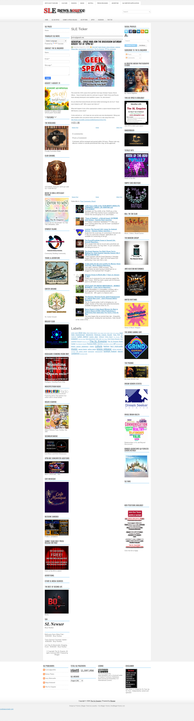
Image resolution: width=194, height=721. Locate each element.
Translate (60, 44)
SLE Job (98, 339)
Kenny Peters (49, 674)
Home (46, 20)
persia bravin (82, 349)
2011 (84, 333)
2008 (72, 333)
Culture (64, 3)
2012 (88, 333)
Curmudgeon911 (50, 670)
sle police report (81, 351)
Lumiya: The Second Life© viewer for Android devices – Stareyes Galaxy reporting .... (101, 230)
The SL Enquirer (99, 49)
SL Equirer (117, 337)
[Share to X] (76, 123)
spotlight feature (110, 351)
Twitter (109, 20)
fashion (106, 346)
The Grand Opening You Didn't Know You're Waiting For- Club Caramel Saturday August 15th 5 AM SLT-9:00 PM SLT (102, 253)
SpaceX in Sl (85, 341)
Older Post (119, 127)
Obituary (101, 337)
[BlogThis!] (74, 123)
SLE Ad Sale (81, 339)
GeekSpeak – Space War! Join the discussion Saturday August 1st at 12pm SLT (96, 42)
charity (92, 346)
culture (98, 346)
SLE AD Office (55, 20)
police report (92, 349)
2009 (76, 333)
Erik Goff (94, 47)
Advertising (89, 335)
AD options (116, 333)
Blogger (57, 654)
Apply (92, 20)
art (115, 344)
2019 (105, 333)
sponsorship (99, 351)
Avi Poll (90, 3)
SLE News (104, 339)
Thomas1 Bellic (92, 344)
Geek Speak (102, 47)
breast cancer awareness (80, 346)
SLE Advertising (90, 339)
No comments (111, 49)
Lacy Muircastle (50, 678)
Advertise (115, 3)
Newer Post (75, 127)
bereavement (119, 344)
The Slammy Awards (81, 344)
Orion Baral (109, 337)
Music (82, 3)
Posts (129, 54)
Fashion (74, 3)
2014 (95, 333)
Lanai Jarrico (82, 337)
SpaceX (79, 341)
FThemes (77, 706)
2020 (108, 333)
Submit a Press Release (70, 20)
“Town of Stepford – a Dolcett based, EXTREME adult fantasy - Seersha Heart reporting (101, 219)
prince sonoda (116, 349)
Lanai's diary (93, 337)
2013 (91, 333)
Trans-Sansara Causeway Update (56, 640)
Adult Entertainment (78, 335)
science (117, 47)
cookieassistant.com (6, 709)
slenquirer (91, 351)
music (74, 349)
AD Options (84, 20)
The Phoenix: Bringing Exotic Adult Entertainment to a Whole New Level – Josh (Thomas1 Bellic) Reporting (102, 298)
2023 (111, 333)
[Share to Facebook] (78, 123)
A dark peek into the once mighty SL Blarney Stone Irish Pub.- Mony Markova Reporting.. (102, 264)
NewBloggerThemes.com (118, 706)
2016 (98, 333)
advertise (100, 344)
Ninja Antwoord (50, 682)
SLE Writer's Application (130, 3)
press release (110, 47)
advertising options (108, 344)
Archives (142, 45)
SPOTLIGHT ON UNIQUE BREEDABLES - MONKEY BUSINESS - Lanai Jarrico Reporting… (102, 286)
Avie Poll (116, 335)
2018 (102, 333)
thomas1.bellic (83, 353)
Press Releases (102, 3)
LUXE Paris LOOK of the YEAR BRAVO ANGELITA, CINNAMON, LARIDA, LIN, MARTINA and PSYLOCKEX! (102, 207)
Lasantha (94, 706)
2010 (80, 333)
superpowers (82, 49)
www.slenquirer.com (104, 675)
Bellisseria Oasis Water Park (54, 634)
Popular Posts (130, 45)
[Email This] (72, 123)
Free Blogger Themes (104, 706)
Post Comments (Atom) (88, 201)
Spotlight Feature (51, 3)
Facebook (101, 20)
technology (90, 49)
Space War (74, 49)
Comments (131, 58)
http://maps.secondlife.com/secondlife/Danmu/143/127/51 (88, 120)
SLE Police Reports (114, 339)
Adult (121, 333)
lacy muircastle (116, 346)
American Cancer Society (103, 335)
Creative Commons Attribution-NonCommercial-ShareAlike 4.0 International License (108, 678)
